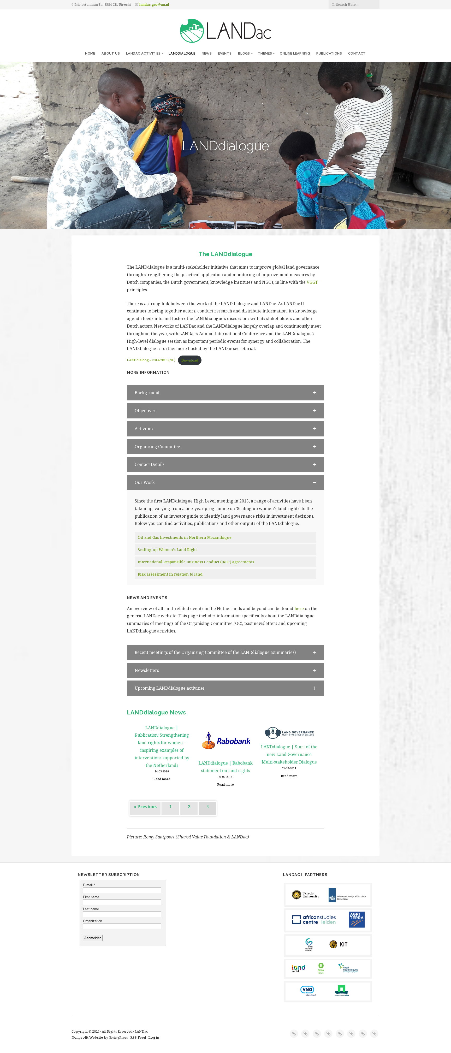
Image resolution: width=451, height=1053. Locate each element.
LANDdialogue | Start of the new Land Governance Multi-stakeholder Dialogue (289, 754)
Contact (357, 53)
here (299, 608)
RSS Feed (138, 1037)
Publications (329, 53)
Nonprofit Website (87, 1037)
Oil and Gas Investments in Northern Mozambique (185, 537)
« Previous (145, 806)
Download (189, 360)
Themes (265, 53)
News (207, 53)
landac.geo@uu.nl (154, 4)
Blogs (244, 53)
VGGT (312, 282)
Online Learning (295, 53)
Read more (161, 779)
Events (225, 53)
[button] (225, 392)
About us (111, 53)
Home (90, 53)
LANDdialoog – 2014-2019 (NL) (151, 360)
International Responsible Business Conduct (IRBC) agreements (196, 561)
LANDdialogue (182, 53)
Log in (153, 1037)
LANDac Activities (143, 53)
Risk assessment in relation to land (170, 574)
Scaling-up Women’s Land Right (167, 549)
